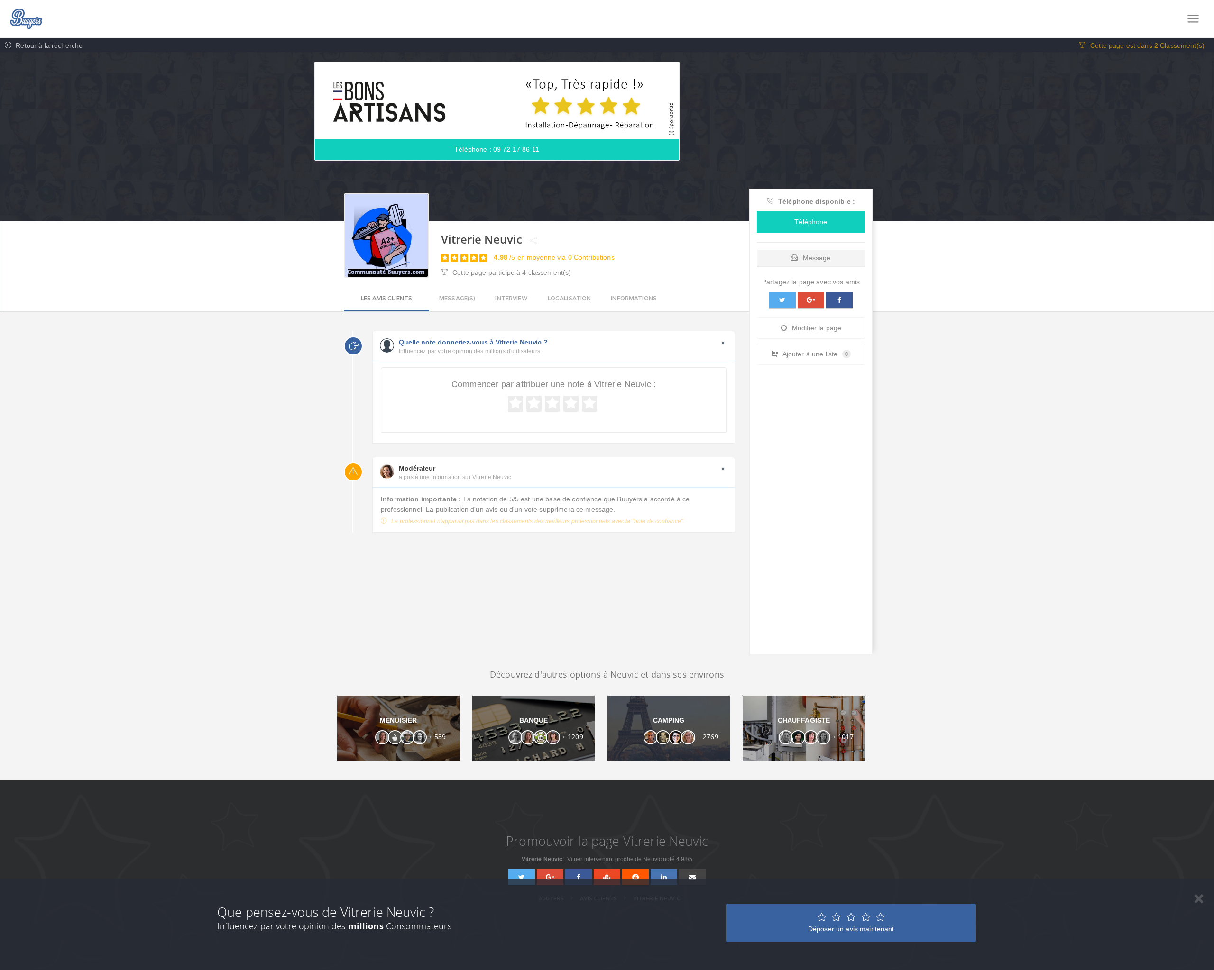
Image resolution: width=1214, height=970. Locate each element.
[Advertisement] (811, 512)
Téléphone (810, 222)
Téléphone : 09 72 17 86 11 (496, 149)
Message (817, 258)
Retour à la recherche (48, 45)
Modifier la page (816, 328)
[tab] (811, 255)
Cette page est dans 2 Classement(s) (1147, 45)
